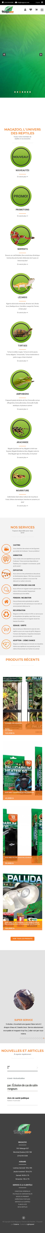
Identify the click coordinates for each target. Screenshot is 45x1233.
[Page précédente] (4, 54)
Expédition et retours (22, 1199)
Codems (16, 1224)
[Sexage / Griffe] (6, 629)
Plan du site (22, 1204)
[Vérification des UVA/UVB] (6, 589)
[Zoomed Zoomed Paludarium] (22, 705)
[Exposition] (6, 574)
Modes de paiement (22, 1196)
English (38, 2)
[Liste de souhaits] (30, 9)
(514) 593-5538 (8, 2)
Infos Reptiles (22, 1207)
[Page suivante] (40, 54)
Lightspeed (30, 1224)
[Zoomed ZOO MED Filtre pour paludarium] (22, 835)
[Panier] (36, 9)
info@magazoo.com (23, 2)
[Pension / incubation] (6, 601)
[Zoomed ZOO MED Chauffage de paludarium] (22, 770)
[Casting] (6, 549)
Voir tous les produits (22, 939)
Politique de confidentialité (22, 1194)
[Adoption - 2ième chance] (6, 644)
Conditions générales (22, 1191)
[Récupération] (6, 614)
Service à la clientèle (22, 1202)
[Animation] (6, 559)
